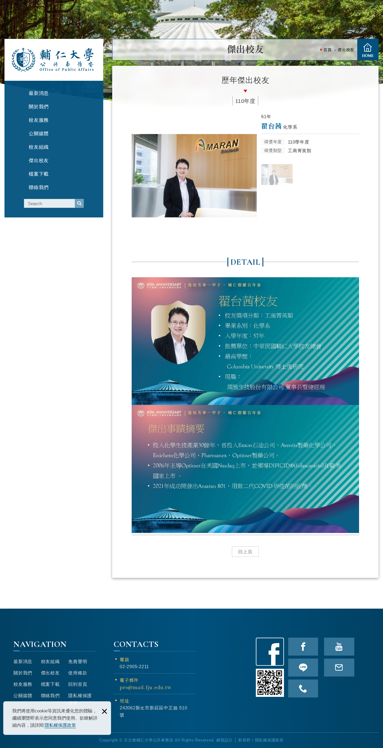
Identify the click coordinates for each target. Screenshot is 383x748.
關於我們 (22, 672)
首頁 (367, 49)
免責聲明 (77, 661)
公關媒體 (22, 695)
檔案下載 (50, 684)
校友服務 (22, 684)
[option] (194, 175)
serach (79, 203)
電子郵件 (145, 683)
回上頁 (245, 551)
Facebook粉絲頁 (270, 652)
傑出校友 (50, 672)
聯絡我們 (50, 695)
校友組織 (50, 661)
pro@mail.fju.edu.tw (145, 687)
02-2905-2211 (134, 666)
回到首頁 (77, 684)
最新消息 (22, 661)
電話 (124, 659)
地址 (124, 700)
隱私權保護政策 (60, 725)
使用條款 (77, 672)
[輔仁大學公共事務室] (53, 60)
